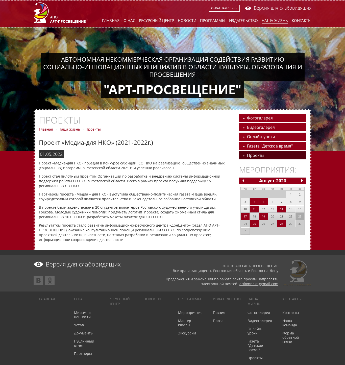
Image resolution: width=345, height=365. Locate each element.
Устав (79, 325)
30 (299, 224)
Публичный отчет (84, 343)
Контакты (301, 20)
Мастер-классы (185, 322)
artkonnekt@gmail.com (258, 283)
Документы (83, 333)
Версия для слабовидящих (282, 8)
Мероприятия (190, 312)
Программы (212, 20)
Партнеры (83, 353)
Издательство (243, 20)
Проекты (93, 129)
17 (245, 216)
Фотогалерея (260, 118)
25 (254, 224)
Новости (187, 20)
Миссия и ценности (82, 314)
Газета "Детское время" (270, 146)
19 (263, 216)
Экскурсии (187, 333)
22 (290, 216)
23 (299, 216)
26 (263, 224)
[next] (302, 180)
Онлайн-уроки (261, 136)
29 (290, 224)
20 (272, 216)
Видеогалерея (261, 127)
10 (245, 209)
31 (245, 231)
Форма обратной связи (290, 337)
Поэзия (219, 312)
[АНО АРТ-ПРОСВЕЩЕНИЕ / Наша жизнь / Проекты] (60, 22)
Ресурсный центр (156, 20)
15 (290, 209)
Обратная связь (224, 8)
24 (245, 224)
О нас (129, 20)
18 (254, 216)
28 (281, 224)
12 (263, 209)
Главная (111, 20)
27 (272, 224)
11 (254, 209)
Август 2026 (272, 181)
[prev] (243, 180)
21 (281, 216)
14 (281, 209)
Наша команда (289, 322)
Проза (218, 320)
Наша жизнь (275, 20)
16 (299, 209)
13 (272, 209)
